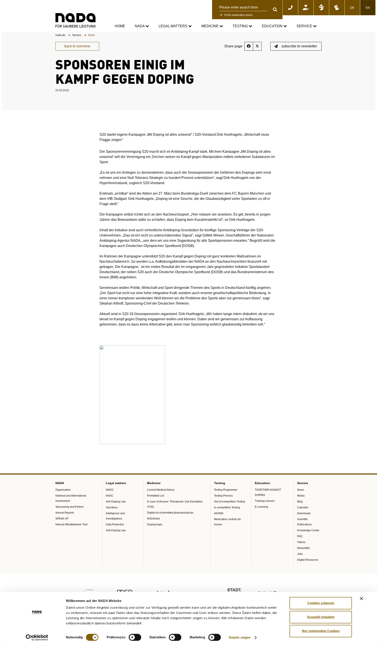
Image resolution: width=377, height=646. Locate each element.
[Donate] (306, 7)
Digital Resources (307, 559)
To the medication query (238, 15)
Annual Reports (64, 512)
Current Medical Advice (161, 489)
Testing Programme (225, 489)
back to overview (77, 46)
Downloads (304, 513)
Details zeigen (239, 637)
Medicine (210, 26)
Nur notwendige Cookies (321, 631)
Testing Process (223, 495)
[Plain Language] (321, 7)
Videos (301, 542)
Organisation (63, 489)
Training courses (265, 500)
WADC (110, 489)
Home (120, 26)
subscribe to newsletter (299, 46)
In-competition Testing (227, 507)
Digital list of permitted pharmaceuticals (170, 512)
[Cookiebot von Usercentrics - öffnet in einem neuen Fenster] (37, 637)
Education (272, 26)
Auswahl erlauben (320, 617)
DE (352, 7)
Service (304, 26)
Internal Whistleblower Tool (71, 524)
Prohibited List (155, 495)
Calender (302, 507)
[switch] (135, 637)
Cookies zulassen (320, 603)
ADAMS (218, 513)
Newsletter (303, 548)
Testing (241, 26)
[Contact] (290, 7)
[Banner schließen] (361, 598)
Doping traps (154, 524)
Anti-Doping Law (116, 501)
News (300, 489)
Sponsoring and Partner (69, 506)
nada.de (60, 35)
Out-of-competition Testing (229, 501)
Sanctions (112, 507)
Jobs (300, 553)
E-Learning (261, 506)
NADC (109, 495)
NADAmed (153, 518)
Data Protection (115, 524)
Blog (300, 501)
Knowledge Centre (308, 530)
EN (368, 7)
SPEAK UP (62, 518)
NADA (140, 26)
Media (301, 495)
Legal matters (173, 26)
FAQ (299, 536)
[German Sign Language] (336, 7)
